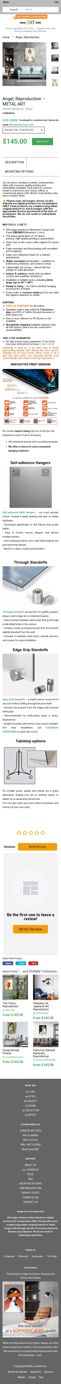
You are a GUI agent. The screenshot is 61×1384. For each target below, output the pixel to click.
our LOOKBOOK (30, 1169)
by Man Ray (9, 1010)
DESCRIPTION (14, 162)
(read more (46, 344)
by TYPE (30, 1091)
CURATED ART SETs (30, 1130)
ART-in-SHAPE (30, 1135)
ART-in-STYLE (30, 1140)
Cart (56, 2)
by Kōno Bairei (40, 1013)
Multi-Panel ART (30, 1149)
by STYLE (30, 1096)
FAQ (30, 1179)
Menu (6, 2)
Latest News (30, 1267)
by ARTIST (30, 1115)
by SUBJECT (30, 1101)
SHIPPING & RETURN (30, 1188)
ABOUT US (30, 1165)
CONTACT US (30, 1202)
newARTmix (40, 1366)
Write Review (37, 847)
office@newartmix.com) (21, 124)
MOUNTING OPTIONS (19, 171)
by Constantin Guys (13, 1057)
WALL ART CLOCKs (31, 1144)
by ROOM (31, 1105)
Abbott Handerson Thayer (18, 108)
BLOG (31, 1174)
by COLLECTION (30, 1110)
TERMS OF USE (30, 1197)
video (34, 731)
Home (6, 37)
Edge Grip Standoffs (14, 699)
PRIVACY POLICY (31, 1192)
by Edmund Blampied (44, 1059)
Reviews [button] (9, 847)
